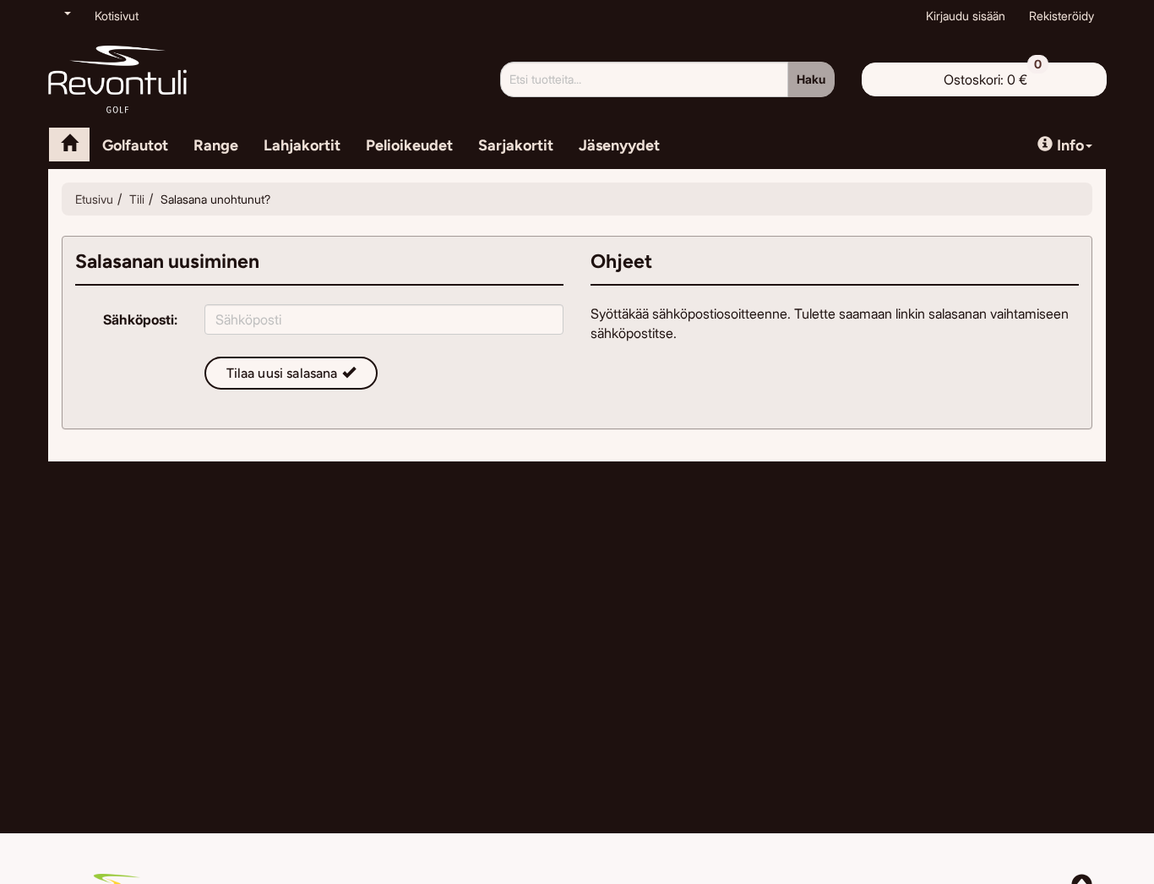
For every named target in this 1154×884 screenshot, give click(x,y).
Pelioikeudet (409, 145)
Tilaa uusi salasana (282, 373)
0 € (993, 75)
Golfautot (135, 145)
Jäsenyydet (619, 145)
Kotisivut (117, 15)
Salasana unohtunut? (215, 199)
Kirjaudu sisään (965, 15)
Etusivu (94, 199)
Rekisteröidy (1061, 15)
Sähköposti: (140, 319)
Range (215, 145)
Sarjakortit (515, 145)
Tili (136, 199)
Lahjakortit (302, 145)
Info (1070, 145)
